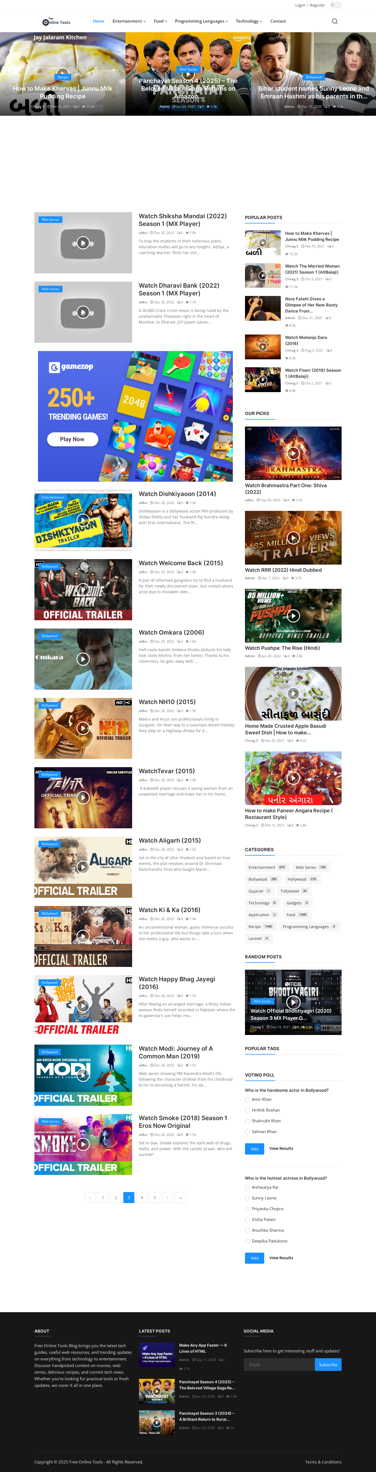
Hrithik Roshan (266, 1110)
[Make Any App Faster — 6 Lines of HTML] (157, 1354)
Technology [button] (248, 21)
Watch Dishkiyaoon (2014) (177, 493)
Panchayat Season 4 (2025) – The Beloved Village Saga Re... (207, 1384)
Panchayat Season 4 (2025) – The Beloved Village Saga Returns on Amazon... (188, 88)
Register (317, 5)
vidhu (143, 232)
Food (296, 914)
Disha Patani (264, 1219)
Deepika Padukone (269, 1241)
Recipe (260, 926)
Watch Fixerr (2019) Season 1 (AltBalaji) (313, 373)
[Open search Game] (135, 416)
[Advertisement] (188, 162)
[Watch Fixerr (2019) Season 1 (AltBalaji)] (263, 379)
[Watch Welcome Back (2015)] (83, 589)
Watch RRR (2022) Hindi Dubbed (283, 570)
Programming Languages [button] (200, 21)
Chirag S (37, 106)
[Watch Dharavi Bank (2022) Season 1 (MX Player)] (83, 312)
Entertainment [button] (128, 21)
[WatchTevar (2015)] (83, 797)
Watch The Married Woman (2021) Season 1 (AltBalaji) (312, 269)
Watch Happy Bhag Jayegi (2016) (177, 982)
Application (262, 914)
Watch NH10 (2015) (167, 701)
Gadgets (297, 902)
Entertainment (266, 867)
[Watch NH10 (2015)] (83, 728)
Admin (165, 106)
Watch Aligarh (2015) (170, 840)
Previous (255, 1002)
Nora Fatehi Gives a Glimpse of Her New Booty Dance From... (311, 305)
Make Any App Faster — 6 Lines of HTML (203, 1348)
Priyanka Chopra (267, 1208)
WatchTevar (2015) (167, 771)
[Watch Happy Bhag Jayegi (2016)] (83, 1005)
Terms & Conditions (323, 1462)
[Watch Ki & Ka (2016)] (83, 936)
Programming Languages (309, 926)
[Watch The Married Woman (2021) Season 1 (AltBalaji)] (263, 275)
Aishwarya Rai (265, 1187)
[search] (335, 21)
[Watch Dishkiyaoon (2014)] (83, 520)
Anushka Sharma (268, 1230)
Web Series (310, 867)
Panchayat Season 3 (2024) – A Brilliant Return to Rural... (206, 1416)
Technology (262, 902)
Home (99, 21)
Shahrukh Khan (266, 1120)
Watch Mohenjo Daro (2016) (306, 340)
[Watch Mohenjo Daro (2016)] (263, 347)
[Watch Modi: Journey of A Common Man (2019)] (83, 1075)
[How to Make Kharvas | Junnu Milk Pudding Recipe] (263, 242)
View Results (281, 1148)
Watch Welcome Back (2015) (181, 563)
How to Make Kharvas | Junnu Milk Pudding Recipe (312, 236)
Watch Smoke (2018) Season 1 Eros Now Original (183, 1121)
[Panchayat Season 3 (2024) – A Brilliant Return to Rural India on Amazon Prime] (157, 1422)
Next (331, 1002)
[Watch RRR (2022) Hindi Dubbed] (293, 538)
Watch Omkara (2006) (172, 632)
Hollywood (302, 879)
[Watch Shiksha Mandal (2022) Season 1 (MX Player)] (83, 242)
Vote (255, 1149)
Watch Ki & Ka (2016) (170, 909)
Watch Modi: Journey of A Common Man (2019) (176, 1052)
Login (300, 5)
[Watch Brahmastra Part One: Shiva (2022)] (293, 453)
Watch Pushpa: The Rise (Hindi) (282, 648)
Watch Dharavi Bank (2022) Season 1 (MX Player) (179, 289)
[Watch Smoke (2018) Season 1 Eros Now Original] (83, 1144)
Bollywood (262, 879)
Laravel (258, 938)
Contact (278, 21)
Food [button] (159, 21)
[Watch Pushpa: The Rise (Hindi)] (293, 616)
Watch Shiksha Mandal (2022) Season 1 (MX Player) (183, 219)
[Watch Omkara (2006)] (83, 659)
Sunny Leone (264, 1198)
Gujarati (259, 891)
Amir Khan (262, 1099)
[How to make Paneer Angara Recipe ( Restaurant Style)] (293, 778)
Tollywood (293, 891)
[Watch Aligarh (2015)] (83, 867)
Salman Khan (264, 1131)
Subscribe (328, 1364)
